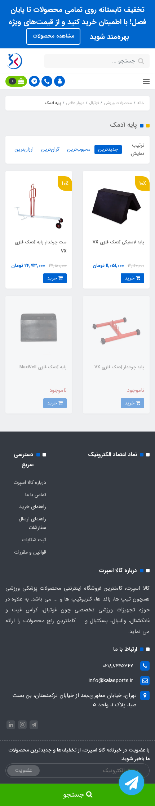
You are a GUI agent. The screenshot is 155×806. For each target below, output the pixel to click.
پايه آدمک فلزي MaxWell (43, 367)
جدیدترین (108, 149)
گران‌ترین (50, 149)
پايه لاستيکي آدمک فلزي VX (118, 242)
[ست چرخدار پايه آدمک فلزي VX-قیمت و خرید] (39, 204)
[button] (59, 81)
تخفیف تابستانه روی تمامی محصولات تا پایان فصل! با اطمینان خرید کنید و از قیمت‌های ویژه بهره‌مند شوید (77, 23)
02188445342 (118, 666)
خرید (130, 278)
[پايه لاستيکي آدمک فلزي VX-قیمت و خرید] (116, 204)
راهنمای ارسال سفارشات (32, 523)
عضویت (23, 770)
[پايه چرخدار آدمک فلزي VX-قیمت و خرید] (116, 329)
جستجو (74, 794)
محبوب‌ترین (78, 149)
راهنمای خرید (32, 507)
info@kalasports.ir (111, 680)
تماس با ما (35, 495)
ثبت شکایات (34, 540)
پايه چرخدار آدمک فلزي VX (119, 367)
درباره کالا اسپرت (29, 482)
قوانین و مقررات (30, 552)
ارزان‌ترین (24, 149)
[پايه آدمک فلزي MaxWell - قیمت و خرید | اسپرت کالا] (39, 329)
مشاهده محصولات (53, 36)
